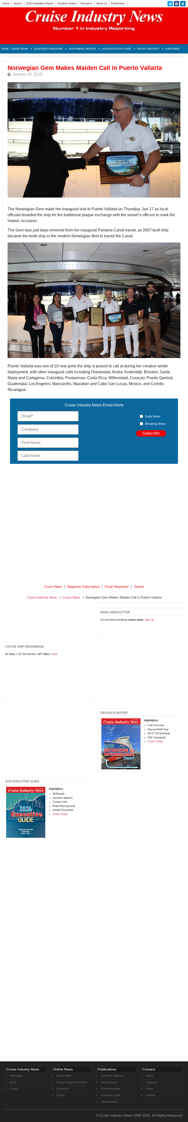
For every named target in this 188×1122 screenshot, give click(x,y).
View (55, 654)
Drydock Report (67, 3)
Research (86, 3)
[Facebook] (176, 3)
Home (6, 3)
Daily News (152, 416)
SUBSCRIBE (172, 48)
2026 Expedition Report (40, 3)
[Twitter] (170, 3)
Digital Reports (148, 48)
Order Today (155, 741)
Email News (118, 3)
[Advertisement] (94, 523)
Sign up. (149, 619)
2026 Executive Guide (116, 48)
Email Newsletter (117, 586)
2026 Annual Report (82, 48)
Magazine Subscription (83, 586)
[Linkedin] (183, 3)
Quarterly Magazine (48, 48)
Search (17, 3)
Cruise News (19, 48)
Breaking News (155, 424)
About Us (101, 3)
